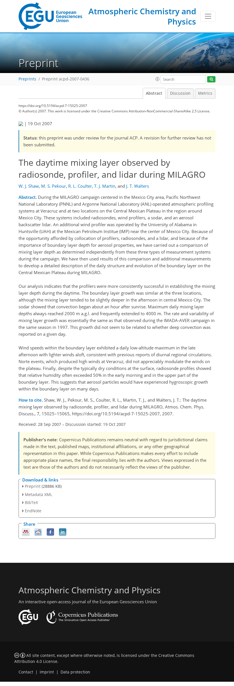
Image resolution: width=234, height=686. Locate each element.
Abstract (154, 93)
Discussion (180, 93)
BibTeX (31, 502)
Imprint (47, 672)
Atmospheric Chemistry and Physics (142, 16)
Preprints (27, 79)
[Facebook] (50, 532)
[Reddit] (38, 532)
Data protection (75, 672)
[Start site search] (211, 79)
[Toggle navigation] (207, 16)
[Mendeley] (26, 532)
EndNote (33, 510)
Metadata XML (38, 494)
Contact (26, 672)
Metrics (205, 93)
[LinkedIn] (62, 532)
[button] (158, 79)
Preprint (33, 486)
